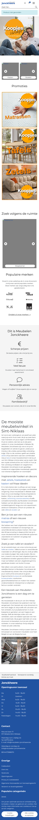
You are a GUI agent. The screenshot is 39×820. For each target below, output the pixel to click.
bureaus (16, 576)
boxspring (7, 521)
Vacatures (5, 773)
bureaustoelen (7, 578)
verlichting (11, 498)
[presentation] (6, 71)
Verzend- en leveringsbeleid (12, 787)
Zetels (3, 797)
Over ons (4, 769)
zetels (3, 456)
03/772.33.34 (8, 740)
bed (8, 458)
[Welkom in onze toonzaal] (19, 650)
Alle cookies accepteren (29, 814)
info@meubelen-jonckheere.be (19, 742)
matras (5, 518)
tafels (7, 510)
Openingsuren (6, 776)
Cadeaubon (5, 766)
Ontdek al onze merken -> (19, 315)
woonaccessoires (22, 498)
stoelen (14, 510)
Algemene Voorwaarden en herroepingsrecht (18, 783)
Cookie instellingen (9, 814)
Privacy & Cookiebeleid (10, 780)
